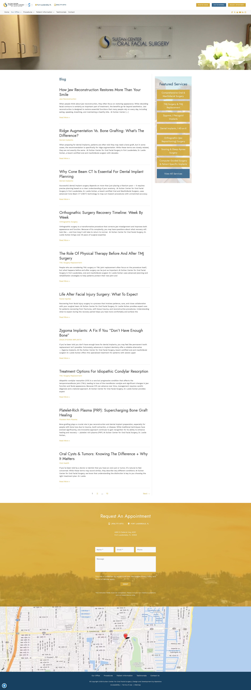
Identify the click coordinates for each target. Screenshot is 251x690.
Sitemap (137, 685)
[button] (203, 5)
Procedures (108, 675)
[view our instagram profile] (245, 12)
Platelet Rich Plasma (68, 419)
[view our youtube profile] (240, 12)
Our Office (96, 675)
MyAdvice (157, 681)
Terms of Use (127, 685)
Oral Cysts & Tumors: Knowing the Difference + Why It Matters (103, 456)
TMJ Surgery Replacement (70, 263)
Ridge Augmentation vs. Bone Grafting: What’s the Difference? (101, 133)
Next (146, 493)
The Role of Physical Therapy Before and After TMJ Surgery (101, 256)
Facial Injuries (65, 299)
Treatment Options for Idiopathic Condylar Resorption (103, 371)
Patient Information (125, 675)
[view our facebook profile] (232, 12)
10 (107, 493)
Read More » (64, 117)
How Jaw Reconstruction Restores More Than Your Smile (100, 92)
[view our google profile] (237, 12)
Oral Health (64, 463)
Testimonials (142, 675)
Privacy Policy (146, 576)
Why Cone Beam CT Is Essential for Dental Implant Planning (101, 174)
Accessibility (115, 685)
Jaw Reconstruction (67, 99)
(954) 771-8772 (117, 524)
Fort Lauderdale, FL (140, 524)
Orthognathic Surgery (68, 222)
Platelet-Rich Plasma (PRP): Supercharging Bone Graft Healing (103, 412)
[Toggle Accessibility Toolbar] (4, 685)
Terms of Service (102, 579)
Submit (125, 584)
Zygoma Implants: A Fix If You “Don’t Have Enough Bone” (101, 333)
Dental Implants (66, 140)
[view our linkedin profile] (242, 12)
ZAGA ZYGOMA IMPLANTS (70, 340)
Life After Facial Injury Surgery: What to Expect (98, 294)
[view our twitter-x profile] (234, 12)
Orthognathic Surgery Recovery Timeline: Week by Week (101, 215)
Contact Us (155, 675)
